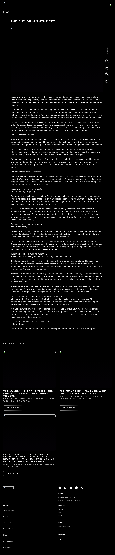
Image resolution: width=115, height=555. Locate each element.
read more (13, 408)
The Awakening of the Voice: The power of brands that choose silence (28, 393)
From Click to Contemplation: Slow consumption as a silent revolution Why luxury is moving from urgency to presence (28, 458)
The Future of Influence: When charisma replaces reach (83, 392)
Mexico (61, 515)
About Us (7, 522)
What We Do (8, 529)
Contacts (7, 547)
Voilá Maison (8, 510)
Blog (5, 535)
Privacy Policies (64, 526)
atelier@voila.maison (72, 500)
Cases (6, 516)
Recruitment (8, 541)
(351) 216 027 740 (72, 497)
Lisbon (60, 509)
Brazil (60, 512)
